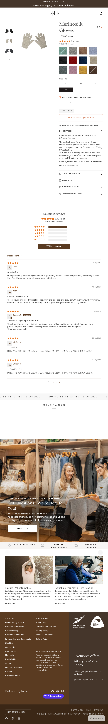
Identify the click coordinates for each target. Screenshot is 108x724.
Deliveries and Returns (46, 626)
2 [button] (53, 382)
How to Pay (41, 622)
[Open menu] (9, 13)
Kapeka (76, 710)
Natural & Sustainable (18, 587)
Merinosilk (9, 655)
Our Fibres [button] (10, 651)
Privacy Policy (42, 630)
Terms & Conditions (44, 635)
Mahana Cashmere (13, 667)
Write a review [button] (54, 246)
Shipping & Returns (72, 193)
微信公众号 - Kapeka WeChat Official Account (59, 714)
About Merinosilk (71, 174)
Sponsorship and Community (18, 639)
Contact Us (22, 528)
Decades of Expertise (14, 626)
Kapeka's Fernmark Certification (74, 587)
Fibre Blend (67, 180)
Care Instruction (12, 676)
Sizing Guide (66, 111)
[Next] (100, 552)
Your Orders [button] (42, 618)
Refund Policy (42, 639)
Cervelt (8, 671)
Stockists (9, 643)
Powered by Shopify (93, 714)
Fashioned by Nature (14, 622)
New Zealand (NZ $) (17, 712)
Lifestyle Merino (12, 659)
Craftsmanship (12, 630)
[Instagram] (62, 691)
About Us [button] (10, 618)
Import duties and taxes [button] (48, 651)
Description (65, 131)
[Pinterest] (57, 691)
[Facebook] (52, 691)
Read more (10, 603)
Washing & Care (70, 187)
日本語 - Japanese (94, 710)
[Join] (100, 679)
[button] (65, 41)
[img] (13, 263)
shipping (48, 5)
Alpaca (8, 663)
